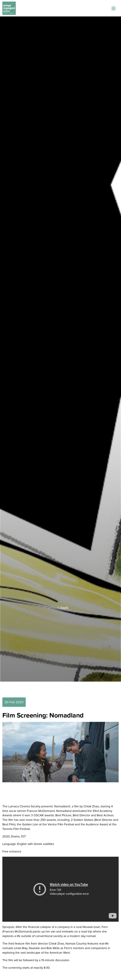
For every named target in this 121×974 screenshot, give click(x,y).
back (64, 607)
